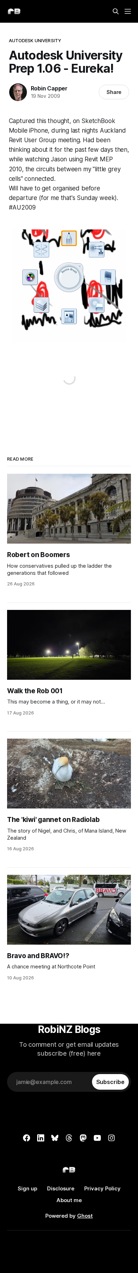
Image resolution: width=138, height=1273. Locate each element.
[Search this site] (115, 11)
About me (69, 1200)
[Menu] (127, 11)
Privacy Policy (102, 1188)
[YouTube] (97, 1137)
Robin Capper (49, 88)
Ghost (85, 1215)
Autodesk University (35, 40)
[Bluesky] (54, 1137)
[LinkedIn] (40, 1137)
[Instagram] (111, 1137)
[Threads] (69, 1137)
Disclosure (60, 1188)
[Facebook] (26, 1137)
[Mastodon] (83, 1137)
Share (114, 92)
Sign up (27, 1188)
